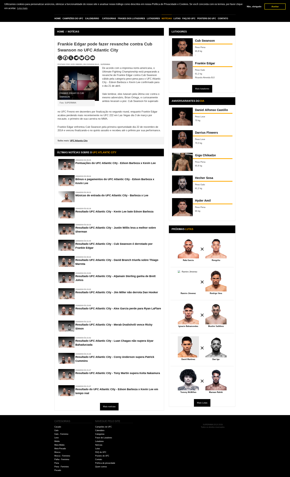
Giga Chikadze (205, 155)
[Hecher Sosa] (182, 184)
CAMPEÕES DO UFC (73, 18)
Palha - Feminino (61, 459)
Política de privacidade (105, 463)
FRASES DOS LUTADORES (131, 18)
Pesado (57, 470)
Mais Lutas (202, 403)
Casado (57, 427)
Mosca (57, 452)
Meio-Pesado (60, 448)
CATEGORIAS (109, 18)
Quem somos (101, 467)
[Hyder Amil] (182, 207)
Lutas (97, 448)
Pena (56, 463)
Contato (98, 459)
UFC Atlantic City (79, 140)
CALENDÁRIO (92, 18)
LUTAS (177, 18)
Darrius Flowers (206, 132)
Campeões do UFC (103, 427)
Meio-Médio (59, 445)
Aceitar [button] (275, 6)
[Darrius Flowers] (182, 139)
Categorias (100, 434)
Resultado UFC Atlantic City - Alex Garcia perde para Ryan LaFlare (118, 308)
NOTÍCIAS (167, 18)
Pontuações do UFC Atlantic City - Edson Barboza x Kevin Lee (115, 163)
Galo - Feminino (61, 434)
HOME (57, 18)
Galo (56, 430)
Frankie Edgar (205, 63)
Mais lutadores (202, 88)
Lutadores (99, 441)
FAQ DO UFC (188, 18)
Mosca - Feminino (62, 456)
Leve (56, 438)
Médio (57, 441)
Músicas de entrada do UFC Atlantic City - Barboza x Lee (111, 195)
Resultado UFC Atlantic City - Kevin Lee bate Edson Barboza (114, 211)
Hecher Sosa (204, 178)
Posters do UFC (102, 456)
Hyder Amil (203, 200)
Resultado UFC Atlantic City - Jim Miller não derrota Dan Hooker (116, 292)
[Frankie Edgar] (182, 70)
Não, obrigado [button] (254, 6)
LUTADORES (153, 18)
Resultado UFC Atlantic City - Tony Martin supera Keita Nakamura (117, 373)
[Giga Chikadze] (182, 162)
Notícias (98, 445)
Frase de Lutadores (103, 438)
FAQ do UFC (100, 452)
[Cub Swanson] (182, 47)
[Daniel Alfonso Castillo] (182, 117)
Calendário (99, 430)
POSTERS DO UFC (206, 18)
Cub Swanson (205, 40)
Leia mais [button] (22, 8)
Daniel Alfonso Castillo (211, 110)
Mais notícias (109, 406)
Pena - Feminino (61, 467)
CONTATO (223, 18)
